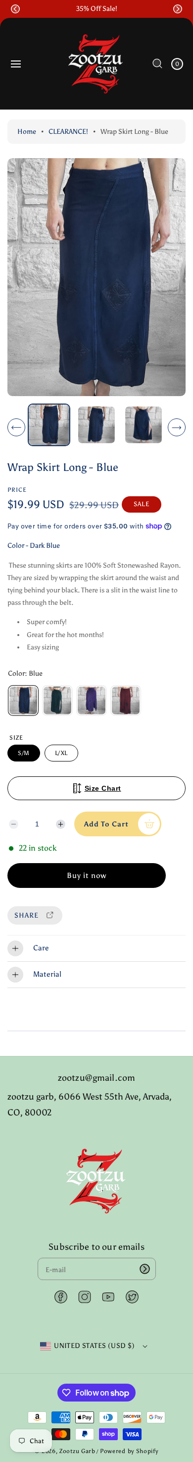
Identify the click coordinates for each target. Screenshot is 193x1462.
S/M (24, 753)
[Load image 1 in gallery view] (49, 425)
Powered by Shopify (129, 1451)
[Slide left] (16, 427)
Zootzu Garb (77, 1451)
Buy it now (86, 875)
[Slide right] (177, 427)
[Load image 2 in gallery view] (96, 425)
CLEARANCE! (68, 131)
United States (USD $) (94, 1346)
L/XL (61, 753)
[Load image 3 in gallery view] (144, 425)
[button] (15, 8)
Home (26, 131)
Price (17, 489)
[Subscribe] (145, 1269)
